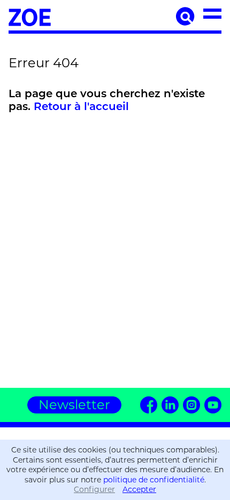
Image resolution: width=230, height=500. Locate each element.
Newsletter (74, 404)
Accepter (139, 489)
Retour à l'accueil (81, 107)
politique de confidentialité (153, 480)
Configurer (94, 489)
